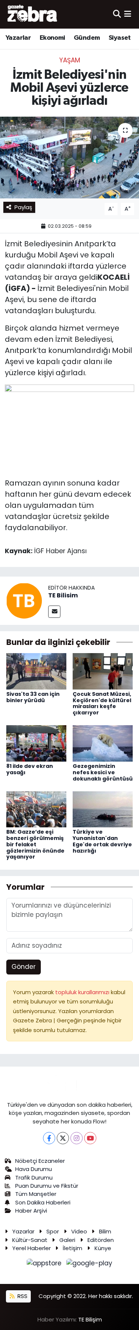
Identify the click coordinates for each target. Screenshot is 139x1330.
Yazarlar (18, 38)
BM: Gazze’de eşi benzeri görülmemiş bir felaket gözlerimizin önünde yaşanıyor (35, 844)
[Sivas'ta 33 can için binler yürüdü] (36, 670)
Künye (103, 1248)
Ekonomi (52, 38)
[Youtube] (90, 1138)
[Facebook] (49, 1138)
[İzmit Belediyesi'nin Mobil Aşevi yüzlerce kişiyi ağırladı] (69, 157)
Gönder (23, 966)
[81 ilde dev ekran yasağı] (36, 743)
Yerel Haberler (31, 1248)
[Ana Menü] (127, 14)
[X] (63, 1138)
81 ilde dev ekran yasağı (29, 769)
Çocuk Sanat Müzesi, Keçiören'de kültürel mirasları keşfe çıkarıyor (102, 703)
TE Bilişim (90, 1319)
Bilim (105, 1231)
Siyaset (120, 38)
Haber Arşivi (31, 1210)
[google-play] (89, 1264)
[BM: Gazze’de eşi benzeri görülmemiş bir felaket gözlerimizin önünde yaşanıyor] (36, 808)
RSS (21, 1296)
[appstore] (45, 1264)
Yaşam (69, 60)
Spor (52, 1231)
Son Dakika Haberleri (42, 1202)
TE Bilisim (63, 595)
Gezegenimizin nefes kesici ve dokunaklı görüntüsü (103, 772)
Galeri (67, 1240)
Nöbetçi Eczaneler (40, 1161)
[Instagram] (76, 1138)
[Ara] (117, 14)
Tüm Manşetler (35, 1194)
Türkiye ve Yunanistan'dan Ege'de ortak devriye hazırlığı (102, 841)
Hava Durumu (33, 1169)
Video (79, 1231)
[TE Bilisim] (24, 600)
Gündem (87, 38)
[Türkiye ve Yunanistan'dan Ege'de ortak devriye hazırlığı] (103, 808)
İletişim (72, 1248)
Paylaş (23, 207)
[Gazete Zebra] (32, 14)
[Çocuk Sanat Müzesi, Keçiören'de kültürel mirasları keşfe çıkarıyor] (103, 670)
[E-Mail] (54, 612)
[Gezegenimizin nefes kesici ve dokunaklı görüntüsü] (103, 743)
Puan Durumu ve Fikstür (46, 1186)
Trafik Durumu (34, 1177)
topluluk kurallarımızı (83, 992)
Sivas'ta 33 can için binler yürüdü (33, 697)
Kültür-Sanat (29, 1240)
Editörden (100, 1240)
